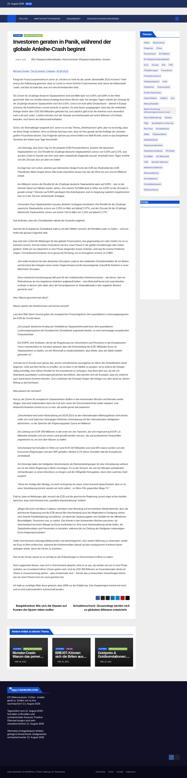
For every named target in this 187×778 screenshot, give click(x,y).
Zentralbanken (150, 178)
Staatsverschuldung (153, 151)
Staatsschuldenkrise (153, 145)
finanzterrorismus (152, 76)
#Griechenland (70, 59)
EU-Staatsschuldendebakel (156, 59)
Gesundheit (74, 19)
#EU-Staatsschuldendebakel (46, 59)
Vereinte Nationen (159, 162)
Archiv (111, 772)
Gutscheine (100, 772)
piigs (146, 123)
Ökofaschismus (151, 190)
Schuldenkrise (162, 128)
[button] (172, 18)
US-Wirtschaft (162, 156)
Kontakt (120, 772)
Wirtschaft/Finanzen (47, 19)
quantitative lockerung (162, 123)
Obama (168, 117)
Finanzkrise (166, 70)
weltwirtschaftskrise (153, 167)
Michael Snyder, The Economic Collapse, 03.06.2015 (40, 71)
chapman (148, 48)
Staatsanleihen (159, 134)
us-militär (148, 156)
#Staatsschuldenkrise (90, 59)
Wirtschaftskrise (151, 173)
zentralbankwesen (152, 184)
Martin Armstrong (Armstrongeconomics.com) (157, 110)
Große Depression (152, 92)
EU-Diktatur (164, 54)
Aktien (147, 42)
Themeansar (59, 772)
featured (18, 35)
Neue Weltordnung (152, 117)
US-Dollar (170, 151)
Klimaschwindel (151, 104)
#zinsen (106, 59)
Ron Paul (148, 128)
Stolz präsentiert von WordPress (21, 772)
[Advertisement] (160, 254)
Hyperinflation (150, 98)
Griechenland (163, 87)
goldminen (149, 87)
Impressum (131, 772)
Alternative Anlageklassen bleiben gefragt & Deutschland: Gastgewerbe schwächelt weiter (26, 734)
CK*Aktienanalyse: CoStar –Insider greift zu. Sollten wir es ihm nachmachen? (26, 700)
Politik (23, 19)
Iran (172, 98)
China (159, 48)
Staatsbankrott (150, 140)
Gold (165, 81)
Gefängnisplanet (151, 81)
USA (146, 162)
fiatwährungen (151, 70)
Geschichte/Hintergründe (103, 19)
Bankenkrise (159, 42)
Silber (146, 134)
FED (171, 65)
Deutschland (150, 54)
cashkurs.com (27, 689)
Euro (146, 65)
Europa (155, 65)
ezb (163, 65)
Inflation (163, 98)
